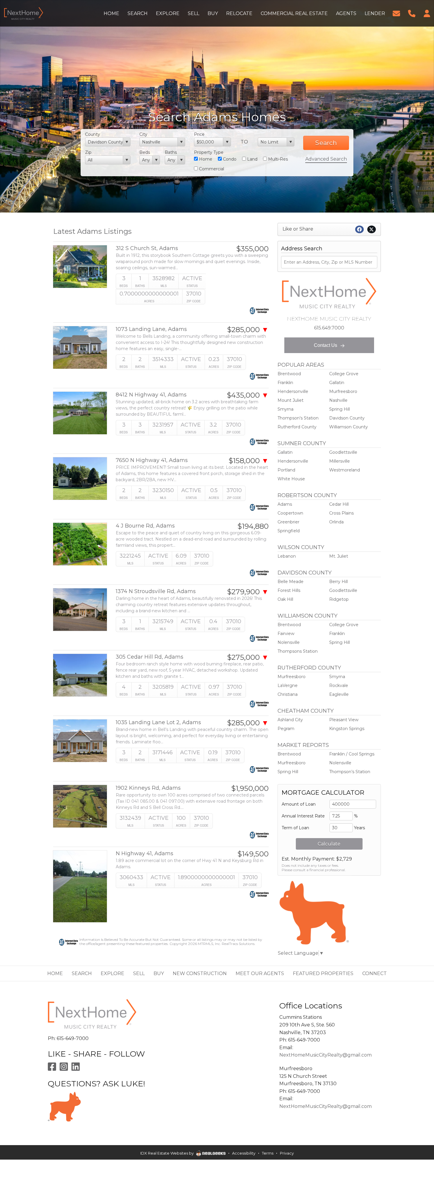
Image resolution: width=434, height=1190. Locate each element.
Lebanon (287, 556)
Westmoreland (344, 470)
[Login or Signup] (427, 13)
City (143, 134)
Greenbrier (288, 522)
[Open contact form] (396, 13)
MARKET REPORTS (303, 745)
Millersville (339, 461)
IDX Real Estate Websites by (167, 1153)
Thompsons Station (298, 651)
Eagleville (339, 694)
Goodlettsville (343, 452)
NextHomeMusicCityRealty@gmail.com (325, 1055)
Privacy (287, 1153)
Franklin (285, 382)
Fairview (286, 633)
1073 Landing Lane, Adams (151, 329)
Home (205, 159)
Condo (229, 159)
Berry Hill (338, 581)
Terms (267, 1153)
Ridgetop (339, 599)
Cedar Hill (339, 504)
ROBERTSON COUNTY (307, 495)
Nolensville (289, 642)
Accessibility (243, 1153)
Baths (171, 152)
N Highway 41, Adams (144, 854)
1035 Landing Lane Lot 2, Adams (158, 722)
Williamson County (348, 427)
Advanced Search (326, 159)
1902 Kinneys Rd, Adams (148, 788)
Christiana (288, 694)
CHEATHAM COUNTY (306, 711)
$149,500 (253, 854)
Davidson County (347, 418)
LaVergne (288, 685)
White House (291, 478)
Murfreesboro (343, 391)
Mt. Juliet (338, 556)
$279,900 (248, 591)
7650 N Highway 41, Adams (152, 460)
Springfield (289, 530)
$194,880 (253, 526)
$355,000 (252, 248)
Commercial (211, 169)
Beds (144, 152)
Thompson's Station (298, 418)
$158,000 (249, 460)
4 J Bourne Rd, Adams (145, 526)
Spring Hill (339, 409)
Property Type (208, 152)
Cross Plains (341, 513)
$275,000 (248, 657)
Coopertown (290, 513)
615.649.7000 (329, 328)
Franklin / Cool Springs (351, 754)
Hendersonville (293, 391)
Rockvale (338, 685)
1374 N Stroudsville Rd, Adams (156, 591)
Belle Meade (291, 581)
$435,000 (248, 395)
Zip (88, 152)
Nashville (338, 400)
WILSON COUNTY (301, 547)
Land (251, 159)
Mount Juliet (291, 400)
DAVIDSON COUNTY (305, 572)
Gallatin (336, 382)
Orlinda (336, 522)
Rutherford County (297, 427)
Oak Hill (285, 599)
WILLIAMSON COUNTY (307, 616)
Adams (285, 504)
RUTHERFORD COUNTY (309, 668)
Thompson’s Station (349, 771)
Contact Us (326, 345)
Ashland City (290, 719)
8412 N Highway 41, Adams (151, 395)
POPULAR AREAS (301, 365)
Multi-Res (277, 159)
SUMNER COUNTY (302, 443)
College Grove (343, 373)
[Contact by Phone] (411, 13)
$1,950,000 (250, 788)
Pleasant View (343, 719)
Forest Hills (289, 590)
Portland (286, 470)
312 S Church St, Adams (147, 248)
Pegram (286, 728)
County (92, 134)
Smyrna (285, 409)
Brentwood (289, 373)
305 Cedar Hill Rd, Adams (149, 657)
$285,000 (248, 329)
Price (199, 134)
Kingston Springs (346, 728)
